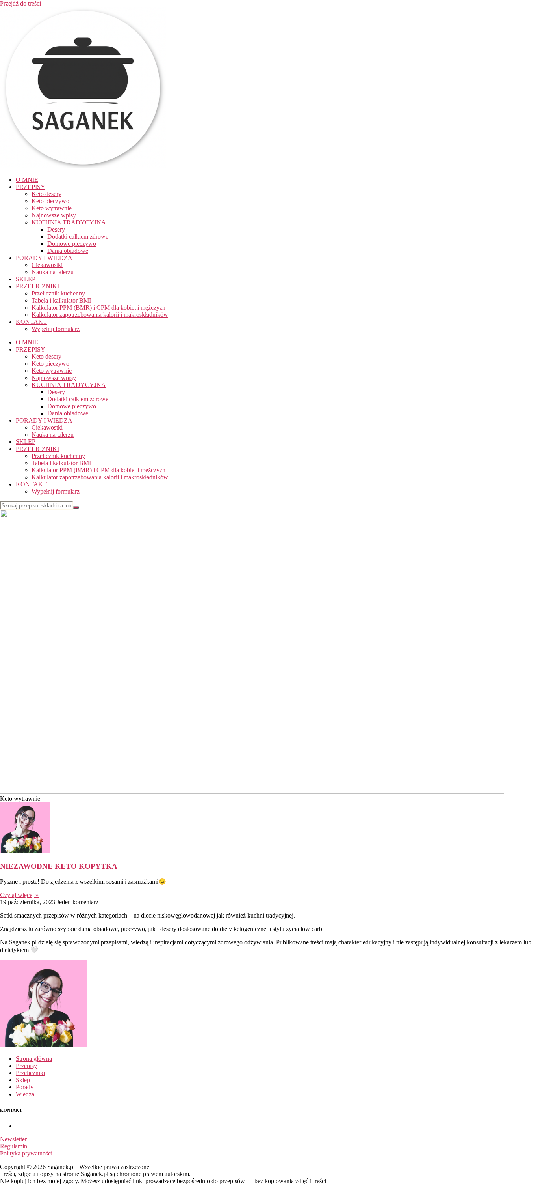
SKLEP (25, 279)
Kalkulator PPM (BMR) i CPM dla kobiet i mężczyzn (98, 307)
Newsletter (13, 1139)
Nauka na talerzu (53, 272)
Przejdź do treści (20, 3)
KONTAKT (31, 321)
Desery (56, 229)
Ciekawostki (47, 265)
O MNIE (27, 179)
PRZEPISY (30, 186)
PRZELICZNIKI (37, 286)
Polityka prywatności (26, 1153)
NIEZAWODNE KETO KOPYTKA (58, 866)
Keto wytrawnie (52, 208)
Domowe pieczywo (71, 243)
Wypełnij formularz (56, 328)
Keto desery (46, 194)
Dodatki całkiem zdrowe (77, 236)
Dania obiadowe (67, 250)
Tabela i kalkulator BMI (61, 300)
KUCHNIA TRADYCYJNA (69, 222)
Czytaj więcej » (19, 895)
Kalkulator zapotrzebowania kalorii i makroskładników (100, 314)
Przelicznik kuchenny (58, 293)
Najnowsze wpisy (54, 215)
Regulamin (13, 1146)
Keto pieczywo (50, 201)
